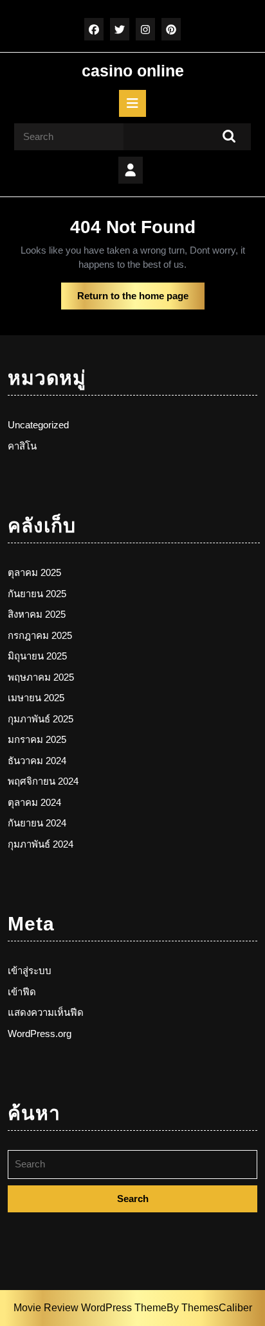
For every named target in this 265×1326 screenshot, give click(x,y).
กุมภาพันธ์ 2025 (40, 718)
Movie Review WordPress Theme (90, 1307)
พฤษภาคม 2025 (41, 677)
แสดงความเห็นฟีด (46, 1012)
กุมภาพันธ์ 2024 (40, 844)
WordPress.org (39, 1033)
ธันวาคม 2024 (37, 760)
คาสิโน (22, 446)
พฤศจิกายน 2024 (43, 781)
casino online (133, 71)
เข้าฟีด (22, 991)
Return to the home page (141, 300)
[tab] (132, 103)
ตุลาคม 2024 (34, 802)
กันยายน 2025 (37, 593)
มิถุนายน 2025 (37, 655)
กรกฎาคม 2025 (40, 635)
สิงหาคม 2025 (37, 614)
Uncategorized (38, 424)
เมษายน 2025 (36, 697)
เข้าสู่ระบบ (29, 970)
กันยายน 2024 (37, 822)
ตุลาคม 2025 (34, 572)
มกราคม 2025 (37, 739)
